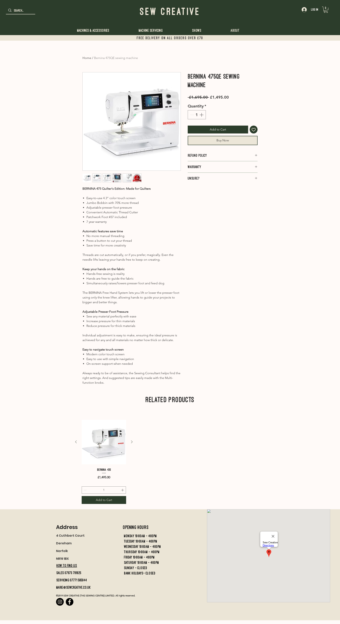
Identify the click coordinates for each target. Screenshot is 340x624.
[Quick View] (104, 442)
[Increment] (202, 114)
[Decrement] (191, 114)
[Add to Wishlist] (254, 129)
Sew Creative (170, 11)
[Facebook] (69, 602)
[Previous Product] (76, 441)
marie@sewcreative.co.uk (73, 587)
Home (86, 58)
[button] (326, 10)
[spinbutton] (197, 114)
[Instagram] (60, 602)
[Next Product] (131, 441)
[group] (104, 462)
